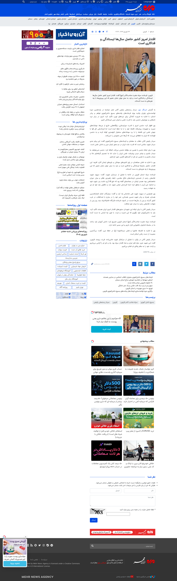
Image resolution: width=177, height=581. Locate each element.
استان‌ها (72, 14)
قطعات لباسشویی (80, 270)
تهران (95, 19)
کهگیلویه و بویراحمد (100, 24)
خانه (153, 14)
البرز (109, 19)
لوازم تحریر (62, 245)
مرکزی (67, 24)
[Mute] (130, 330)
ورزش (91, 14)
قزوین (133, 24)
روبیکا (67, 2)
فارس (138, 24)
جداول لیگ (44, 2)
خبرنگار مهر (143, 109)
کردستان (123, 24)
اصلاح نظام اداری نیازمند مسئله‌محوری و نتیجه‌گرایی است (70, 50)
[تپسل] (92, 312)
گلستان (90, 24)
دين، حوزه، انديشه (132, 14)
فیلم (62, 14)
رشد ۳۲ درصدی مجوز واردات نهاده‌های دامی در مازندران (70, 57)
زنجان (35, 19)
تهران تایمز (79, 287)
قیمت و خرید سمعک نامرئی (75, 283)
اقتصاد (99, 14)
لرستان (79, 24)
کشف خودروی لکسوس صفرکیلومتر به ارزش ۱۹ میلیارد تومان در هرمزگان (71, 150)
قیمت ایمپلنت (62, 266)
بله (92, 2)
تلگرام (115, 2)
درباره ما (44, 559)
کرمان (117, 24)
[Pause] (126, 330)
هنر (140, 14)
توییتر (74, 2)
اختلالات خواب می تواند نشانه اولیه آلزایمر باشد (71, 181)
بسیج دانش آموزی (147, 302)
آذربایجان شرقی (140, 19)
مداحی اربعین (62, 254)
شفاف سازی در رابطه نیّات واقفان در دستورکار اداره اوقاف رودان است (71, 113)
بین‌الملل (79, 14)
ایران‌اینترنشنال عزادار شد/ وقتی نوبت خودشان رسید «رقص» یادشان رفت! (71, 127)
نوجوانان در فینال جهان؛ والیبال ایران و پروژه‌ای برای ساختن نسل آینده (70, 158)
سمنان (30, 19)
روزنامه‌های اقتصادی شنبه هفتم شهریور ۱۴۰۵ (73, 233)
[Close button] (25, 536)
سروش (107, 2)
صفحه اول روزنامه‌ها (77, 205)
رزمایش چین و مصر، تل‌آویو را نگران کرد (70, 84)
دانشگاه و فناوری (119, 14)
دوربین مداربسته (71, 258)
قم (129, 24)
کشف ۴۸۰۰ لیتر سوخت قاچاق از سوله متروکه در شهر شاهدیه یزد (71, 78)
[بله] (47, 546)
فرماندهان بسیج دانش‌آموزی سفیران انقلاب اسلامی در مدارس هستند (128, 277)
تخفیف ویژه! (15, 563)
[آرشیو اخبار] (27, 546)
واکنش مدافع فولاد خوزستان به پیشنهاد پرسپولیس (70, 135)
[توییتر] (39, 546)
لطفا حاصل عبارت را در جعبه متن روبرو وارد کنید (137, 509)
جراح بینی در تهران (78, 245)
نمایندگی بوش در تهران (65, 275)
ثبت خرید (106, 329)
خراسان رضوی (61, 19)
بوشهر (100, 19)
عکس (66, 14)
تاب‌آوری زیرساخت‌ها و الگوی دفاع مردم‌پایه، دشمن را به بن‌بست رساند (71, 70)
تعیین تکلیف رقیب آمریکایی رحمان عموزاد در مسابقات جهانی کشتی (72, 143)
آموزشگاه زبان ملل (71, 279)
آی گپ (99, 2)
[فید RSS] (31, 546)
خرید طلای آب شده (78, 250)
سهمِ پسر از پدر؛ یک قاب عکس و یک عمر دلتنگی (135, 285)
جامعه (105, 14)
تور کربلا (83, 254)
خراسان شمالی (51, 19)
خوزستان (42, 19)
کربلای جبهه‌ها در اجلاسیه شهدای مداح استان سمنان (134, 280)
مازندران (72, 24)
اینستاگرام (83, 2)
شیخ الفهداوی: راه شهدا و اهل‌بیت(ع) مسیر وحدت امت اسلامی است (70, 173)
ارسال (94, 520)
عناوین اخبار (151, 19)
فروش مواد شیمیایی (78, 266)
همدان (54, 24)
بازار (95, 14)
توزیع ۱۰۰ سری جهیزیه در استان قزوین (139, 288)
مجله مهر (57, 14)
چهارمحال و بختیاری (85, 19)
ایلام (105, 19)
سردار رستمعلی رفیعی (101, 302)
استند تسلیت (73, 254)
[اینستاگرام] (43, 546)
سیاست (85, 14)
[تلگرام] (51, 546)
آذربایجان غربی (129, 19)
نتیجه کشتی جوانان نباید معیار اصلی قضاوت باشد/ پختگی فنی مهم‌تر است (71, 166)
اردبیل (114, 19)
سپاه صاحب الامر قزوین (129, 302)
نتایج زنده (55, 2)
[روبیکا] (35, 546)
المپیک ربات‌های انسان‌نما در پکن (72, 63)
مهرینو (59, 283)
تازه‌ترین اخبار (80, 44)
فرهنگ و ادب (146, 14)
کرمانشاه (111, 24)
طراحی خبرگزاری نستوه (143, 577)
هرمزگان (60, 24)
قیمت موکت (62, 250)
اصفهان (120, 19)
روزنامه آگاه (64, 287)
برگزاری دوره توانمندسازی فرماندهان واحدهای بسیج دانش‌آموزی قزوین (128, 291)
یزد (49, 24)
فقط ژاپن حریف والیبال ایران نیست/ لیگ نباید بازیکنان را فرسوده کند (71, 196)
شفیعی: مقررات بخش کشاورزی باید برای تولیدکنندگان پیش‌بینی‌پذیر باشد (71, 98)
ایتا (60, 2)
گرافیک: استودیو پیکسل (123, 577)
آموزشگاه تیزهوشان (63, 270)
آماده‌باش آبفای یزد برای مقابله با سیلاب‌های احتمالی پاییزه (73, 90)
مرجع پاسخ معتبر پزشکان (71, 262)
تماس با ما (34, 559)
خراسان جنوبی (72, 19)
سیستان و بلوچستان (148, 24)
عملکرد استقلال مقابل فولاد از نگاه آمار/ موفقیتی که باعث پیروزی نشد (70, 189)
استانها (152, 32)
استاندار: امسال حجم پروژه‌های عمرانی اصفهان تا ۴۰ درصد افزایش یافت (70, 105)
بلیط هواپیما (81, 275)
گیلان (84, 24)
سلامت (110, 14)
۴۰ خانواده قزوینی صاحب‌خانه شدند (140, 283)
